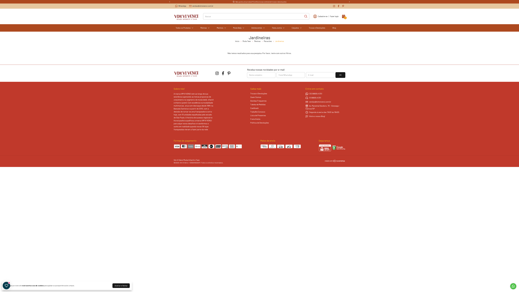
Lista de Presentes (258, 115)
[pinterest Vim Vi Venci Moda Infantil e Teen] (343, 6)
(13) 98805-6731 (315, 93)
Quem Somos (255, 97)
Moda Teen (247, 41)
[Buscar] (305, 16)
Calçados (295, 28)
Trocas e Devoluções (317, 28)
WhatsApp (182, 6)
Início (237, 41)
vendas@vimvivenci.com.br (202, 6)
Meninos (220, 28)
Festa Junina (277, 28)
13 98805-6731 (315, 98)
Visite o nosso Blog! (317, 116)
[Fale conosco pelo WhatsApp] (513, 286)
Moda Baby (237, 28)
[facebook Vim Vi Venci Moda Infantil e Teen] (338, 6)
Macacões (268, 41)
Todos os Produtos (183, 28)
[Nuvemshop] (335, 161)
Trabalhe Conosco (257, 112)
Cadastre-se (322, 16)
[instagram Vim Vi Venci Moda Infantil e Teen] (334, 6)
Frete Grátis (255, 119)
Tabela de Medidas (258, 104)
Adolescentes (256, 28)
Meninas (203, 28)
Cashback (254, 108)
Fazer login (334, 16)
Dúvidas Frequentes (258, 101)
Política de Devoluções (259, 123)
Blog (334, 28)
